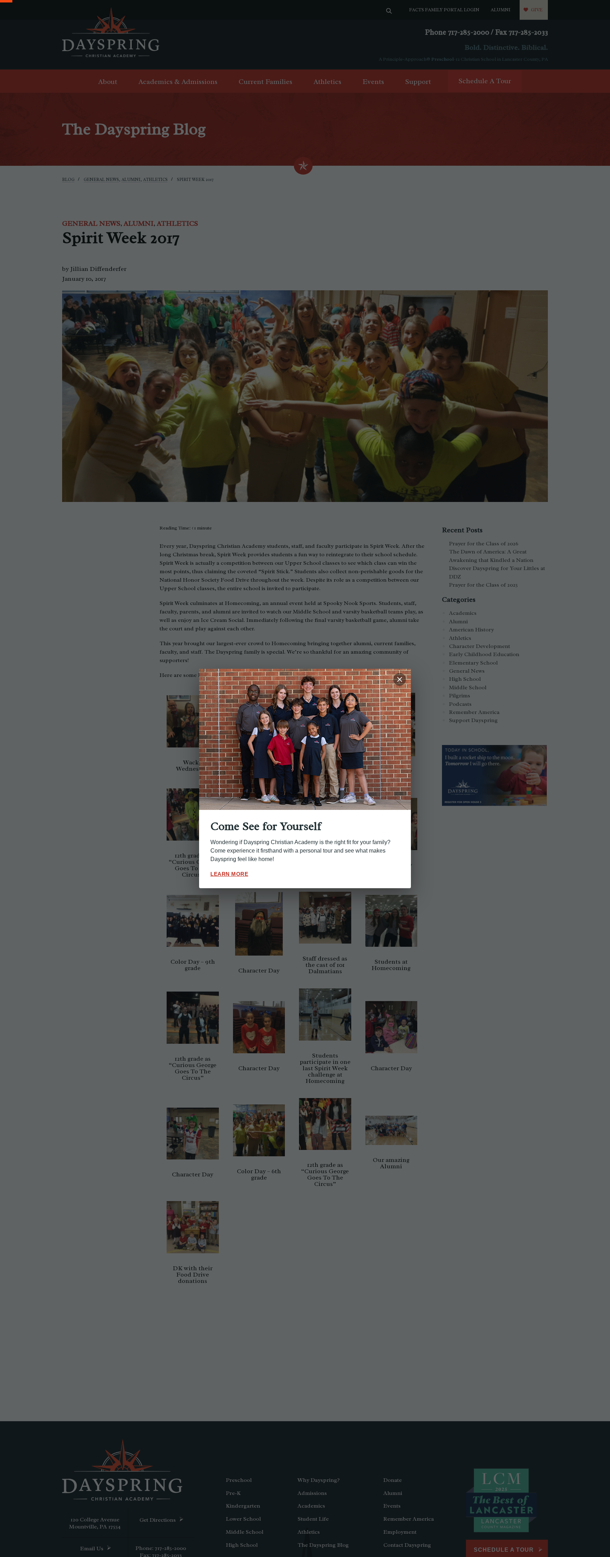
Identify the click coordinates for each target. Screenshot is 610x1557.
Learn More (229, 874)
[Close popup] (399, 679)
